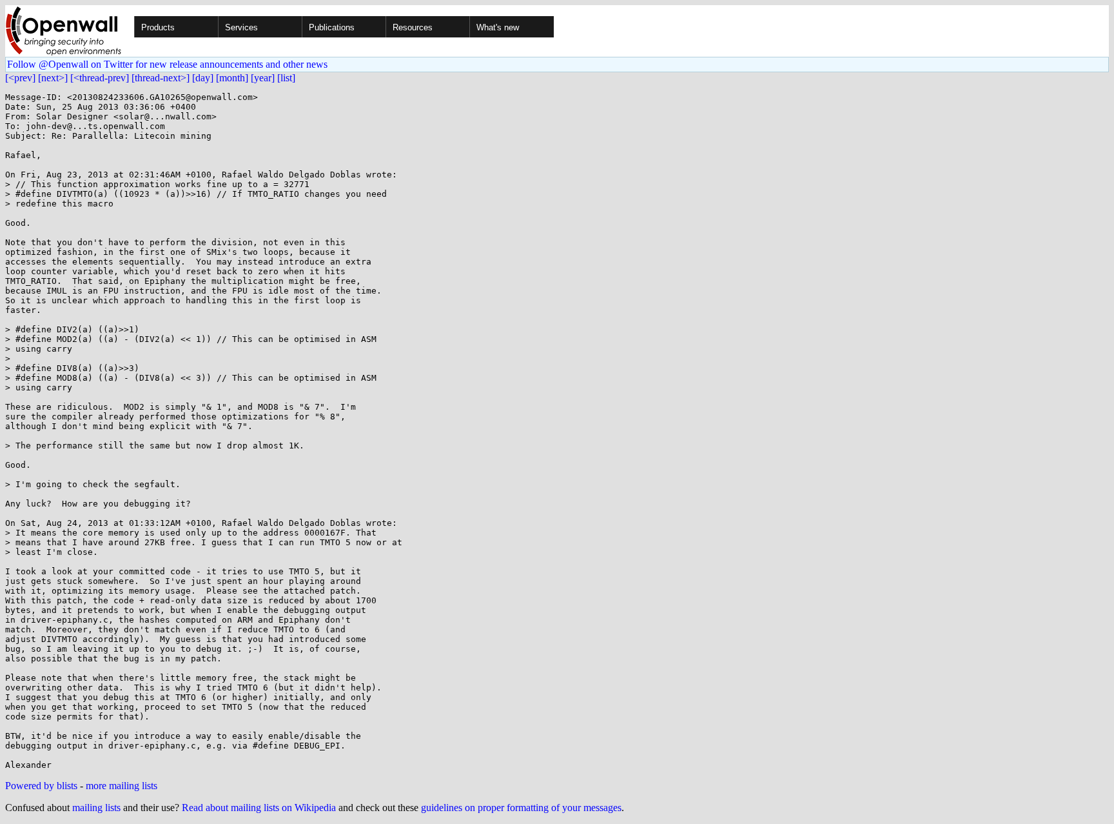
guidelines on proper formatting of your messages (521, 807)
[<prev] (20, 77)
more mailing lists (121, 785)
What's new (497, 27)
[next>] (53, 77)
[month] (232, 77)
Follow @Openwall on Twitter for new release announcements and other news (167, 64)
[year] (263, 77)
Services (241, 27)
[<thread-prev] (99, 77)
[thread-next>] (161, 77)
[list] (286, 77)
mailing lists (96, 807)
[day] (202, 77)
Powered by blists (41, 785)
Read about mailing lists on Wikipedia (259, 807)
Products (158, 27)
